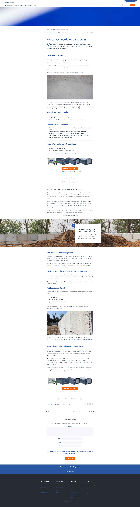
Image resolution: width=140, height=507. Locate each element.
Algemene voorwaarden (75, 495)
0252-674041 (126, 5)
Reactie (70, 426)
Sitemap (72, 497)
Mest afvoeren (18, 5)
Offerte (132, 5)
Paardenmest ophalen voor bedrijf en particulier (59, 411)
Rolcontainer (42, 485)
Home (5, 5)
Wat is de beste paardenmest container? (82, 411)
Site (60, 446)
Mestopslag (10, 5)
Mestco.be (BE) (74, 491)
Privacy (72, 493)
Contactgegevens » (70, 471)
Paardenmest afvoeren (60, 485)
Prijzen (24, 5)
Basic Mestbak (43, 486)
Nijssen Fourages (53, 32)
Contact (30, 5)
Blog (35, 5)
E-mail (60, 442)
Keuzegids (58, 488)
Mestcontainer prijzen (60, 486)
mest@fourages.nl (91, 493)
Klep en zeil (42, 488)
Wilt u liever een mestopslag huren (83, 339)
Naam (60, 438)
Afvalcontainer (130, 0)
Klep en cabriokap (43, 490)
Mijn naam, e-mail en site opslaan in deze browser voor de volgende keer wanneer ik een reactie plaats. (70, 452)
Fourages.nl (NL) (74, 490)
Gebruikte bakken (43, 492)
